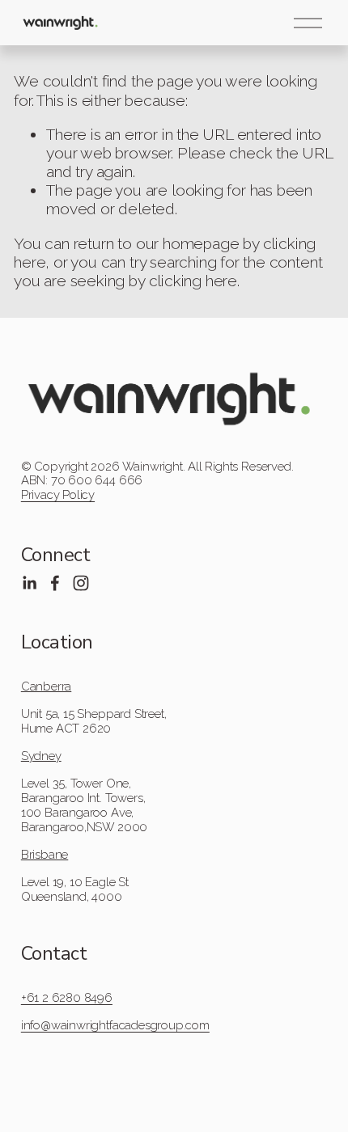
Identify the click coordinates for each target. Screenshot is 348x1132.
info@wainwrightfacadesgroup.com (115, 1025)
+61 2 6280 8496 (66, 997)
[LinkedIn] (29, 583)
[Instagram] (81, 583)
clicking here (193, 281)
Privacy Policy (58, 494)
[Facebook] (55, 583)
